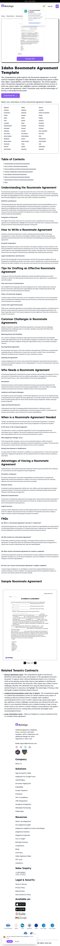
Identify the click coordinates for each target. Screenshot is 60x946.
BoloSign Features (21, 842)
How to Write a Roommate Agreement (16, 166)
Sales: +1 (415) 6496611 (30, 1)
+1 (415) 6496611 (20, 872)
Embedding (19, 787)
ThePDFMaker (20, 780)
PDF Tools (18, 859)
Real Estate (10, 16)
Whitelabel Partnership (23, 808)
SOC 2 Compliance (21, 797)
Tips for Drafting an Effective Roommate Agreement (20, 169)
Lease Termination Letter (13, 714)
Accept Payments (21, 790)
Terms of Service (21, 884)
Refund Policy (20, 891)
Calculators (19, 863)
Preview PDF (30, 59)
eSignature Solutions (22, 832)
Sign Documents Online (23, 773)
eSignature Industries (22, 835)
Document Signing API (23, 783)
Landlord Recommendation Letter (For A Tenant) (22, 693)
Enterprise (18, 794)
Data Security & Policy (23, 895)
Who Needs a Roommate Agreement (15, 174)
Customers (19, 853)
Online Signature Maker (23, 856)
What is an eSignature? (23, 821)
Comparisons (19, 846)
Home (3, 16)
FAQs (6, 182)
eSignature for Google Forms (25, 776)
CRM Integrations (21, 801)
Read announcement (34, 23)
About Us (18, 764)
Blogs (17, 849)
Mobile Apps (19, 811)
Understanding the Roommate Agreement (17, 163)
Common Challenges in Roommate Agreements (18, 171)
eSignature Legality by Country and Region (30, 828)
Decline (17, 941)
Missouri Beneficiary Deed (13, 675)
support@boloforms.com (28, 743)
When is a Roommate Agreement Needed (17, 177)
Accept (10, 941)
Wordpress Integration (23, 804)
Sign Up (50, 6)
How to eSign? (20, 839)
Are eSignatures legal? (23, 825)
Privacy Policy (20, 888)
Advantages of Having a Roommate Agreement (19, 180)
